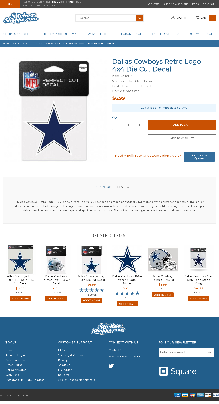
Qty (114, 117)
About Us (153, 4)
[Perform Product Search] (139, 18)
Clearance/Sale (131, 34)
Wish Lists (12, 374)
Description (101, 187)
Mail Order (65, 369)
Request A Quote (199, 157)
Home (9, 350)
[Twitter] (113, 367)
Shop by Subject (17, 34)
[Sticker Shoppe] (21, 17)
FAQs (195, 4)
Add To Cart (20, 298)
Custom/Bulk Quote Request (24, 379)
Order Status (13, 365)
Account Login (15, 355)
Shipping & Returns (175, 4)
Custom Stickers (166, 34)
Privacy (63, 360)
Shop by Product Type (59, 34)
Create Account (15, 360)
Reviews (124, 187)
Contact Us (116, 350)
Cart (206, 17)
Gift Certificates (15, 369)
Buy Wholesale (202, 34)
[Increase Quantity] (139, 125)
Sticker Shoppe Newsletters (76, 379)
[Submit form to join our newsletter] (209, 352)
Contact (208, 4)
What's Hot (97, 34)
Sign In (181, 17)
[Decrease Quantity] (117, 125)
